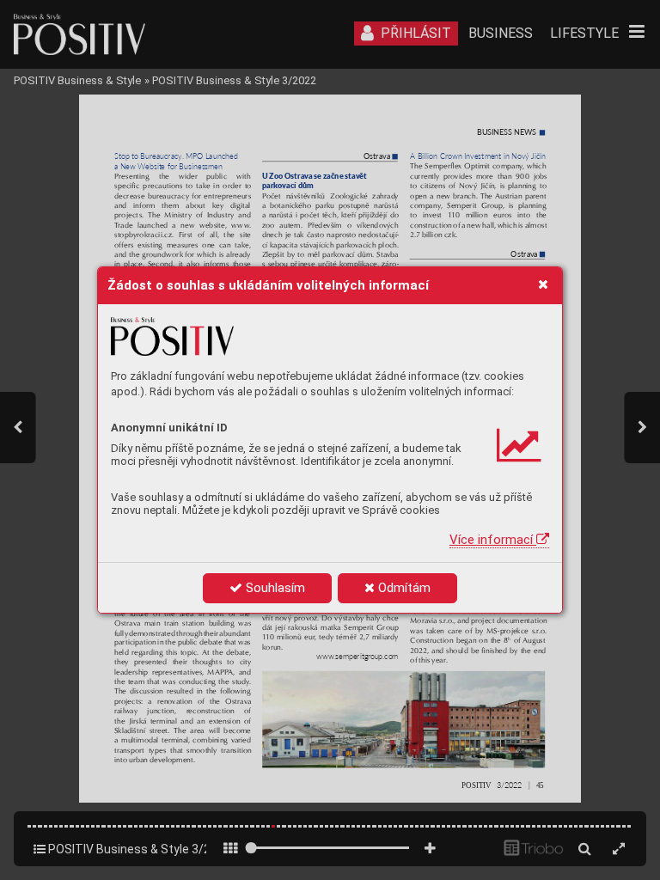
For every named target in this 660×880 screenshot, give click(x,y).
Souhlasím (273, 588)
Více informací (492, 539)
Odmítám (403, 588)
